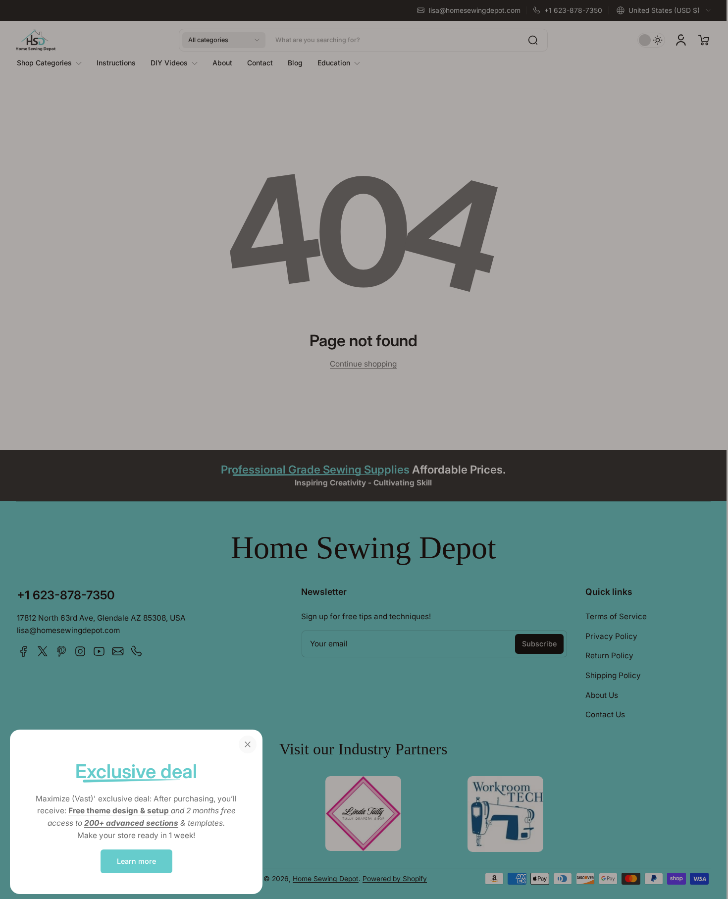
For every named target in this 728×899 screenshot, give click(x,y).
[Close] (248, 744)
